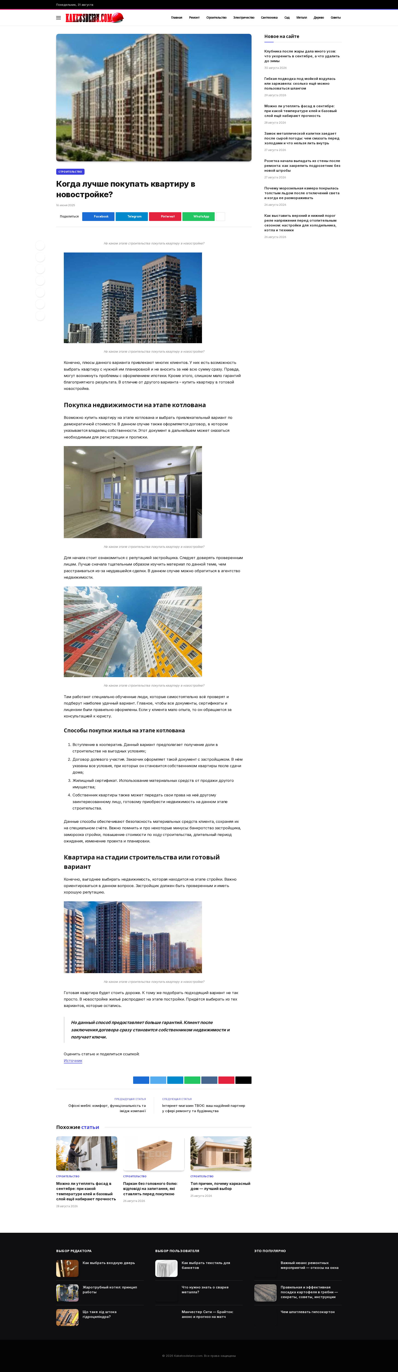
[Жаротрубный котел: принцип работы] (67, 1293)
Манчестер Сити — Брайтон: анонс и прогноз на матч (207, 1314)
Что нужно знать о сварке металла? (205, 1289)
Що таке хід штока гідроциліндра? (100, 1314)
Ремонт (194, 17)
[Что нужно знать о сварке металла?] (166, 1293)
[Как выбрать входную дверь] (67, 1268)
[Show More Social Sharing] (220, 216)
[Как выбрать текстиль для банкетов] (166, 1268)
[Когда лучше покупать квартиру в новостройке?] (154, 97)
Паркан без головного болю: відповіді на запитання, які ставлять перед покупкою (150, 1188)
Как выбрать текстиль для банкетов (206, 1265)
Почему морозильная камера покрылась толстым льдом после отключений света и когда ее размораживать (301, 193)
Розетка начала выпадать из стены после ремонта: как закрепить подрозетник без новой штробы (302, 166)
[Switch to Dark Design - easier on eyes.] (333, 18)
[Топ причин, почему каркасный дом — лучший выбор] (221, 1153)
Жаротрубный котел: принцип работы (110, 1289)
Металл (301, 17)
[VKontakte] (40, 280)
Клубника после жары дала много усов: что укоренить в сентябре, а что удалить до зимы (302, 56)
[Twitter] (40, 257)
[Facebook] (40, 245)
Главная (176, 17)
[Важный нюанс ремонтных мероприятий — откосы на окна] (265, 1268)
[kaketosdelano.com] (112, 18)
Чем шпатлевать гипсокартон (308, 1312)
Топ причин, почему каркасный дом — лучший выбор (220, 1186)
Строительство (216, 17)
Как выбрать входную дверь (109, 1263)
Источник (73, 1060)
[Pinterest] (40, 268)
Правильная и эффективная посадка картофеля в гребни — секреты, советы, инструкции (309, 1292)
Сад (287, 17)
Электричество (243, 17)
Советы (336, 17)
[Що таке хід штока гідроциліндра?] (67, 1317)
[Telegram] (40, 292)
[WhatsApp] (40, 304)
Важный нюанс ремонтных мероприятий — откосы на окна (310, 1265)
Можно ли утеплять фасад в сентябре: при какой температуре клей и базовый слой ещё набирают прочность (86, 1191)
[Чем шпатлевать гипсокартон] (265, 1317)
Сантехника (269, 17)
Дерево (319, 17)
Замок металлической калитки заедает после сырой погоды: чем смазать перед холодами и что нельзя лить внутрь (301, 138)
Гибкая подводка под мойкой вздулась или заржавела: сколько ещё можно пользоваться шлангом (300, 83)
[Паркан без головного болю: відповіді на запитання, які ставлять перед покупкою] (153, 1153)
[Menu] (58, 17)
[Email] (40, 315)
